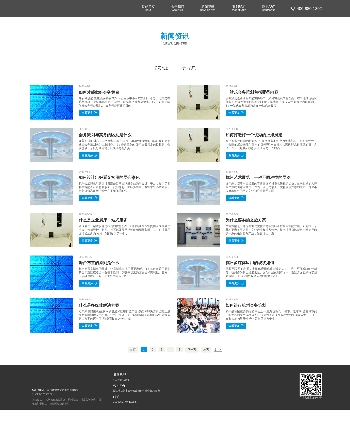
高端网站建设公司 (59, 403)
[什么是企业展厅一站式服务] (51, 230)
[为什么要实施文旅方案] (198, 230)
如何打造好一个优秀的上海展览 (254, 135)
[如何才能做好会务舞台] (51, 102)
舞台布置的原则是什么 (99, 262)
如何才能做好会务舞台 (99, 92)
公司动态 (161, 68)
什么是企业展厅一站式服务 (103, 220)
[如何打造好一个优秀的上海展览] (198, 145)
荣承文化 (41, 8)
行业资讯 (188, 68)
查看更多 (87, 112)
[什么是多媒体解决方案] (51, 315)
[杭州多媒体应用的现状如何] (198, 273)
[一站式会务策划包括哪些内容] (198, 102)
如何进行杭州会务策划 (246, 305)
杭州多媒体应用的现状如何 (250, 262)
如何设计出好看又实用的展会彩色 (109, 177)
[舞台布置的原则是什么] (51, 273)
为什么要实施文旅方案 (246, 220)
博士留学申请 (88, 399)
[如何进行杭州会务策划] (198, 315)
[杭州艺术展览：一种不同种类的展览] (198, 187)
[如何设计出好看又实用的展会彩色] (51, 187)
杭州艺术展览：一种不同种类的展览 (258, 177)
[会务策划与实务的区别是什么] (51, 145)
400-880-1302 (309, 8)
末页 (206, 349)
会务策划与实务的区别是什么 (105, 135)
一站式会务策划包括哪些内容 (252, 92)
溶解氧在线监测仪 (55, 399)
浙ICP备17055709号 (43, 394)
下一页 (192, 349)
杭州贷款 (73, 399)
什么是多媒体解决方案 (99, 305)
